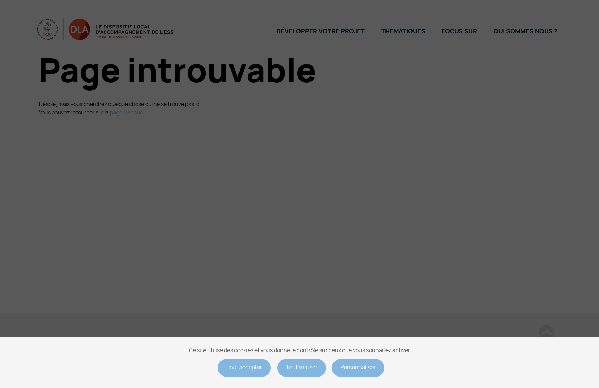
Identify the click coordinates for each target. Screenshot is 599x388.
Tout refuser (302, 367)
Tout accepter (244, 367)
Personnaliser (358, 367)
